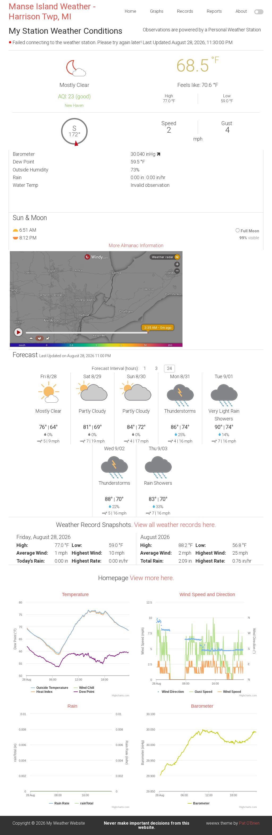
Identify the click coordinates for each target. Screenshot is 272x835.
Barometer (202, 706)
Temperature (75, 594)
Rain (72, 706)
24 (169, 368)
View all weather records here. (175, 525)
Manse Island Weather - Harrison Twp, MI (52, 11)
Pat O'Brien (249, 823)
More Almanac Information (136, 245)
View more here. (152, 578)
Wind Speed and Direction (207, 594)
